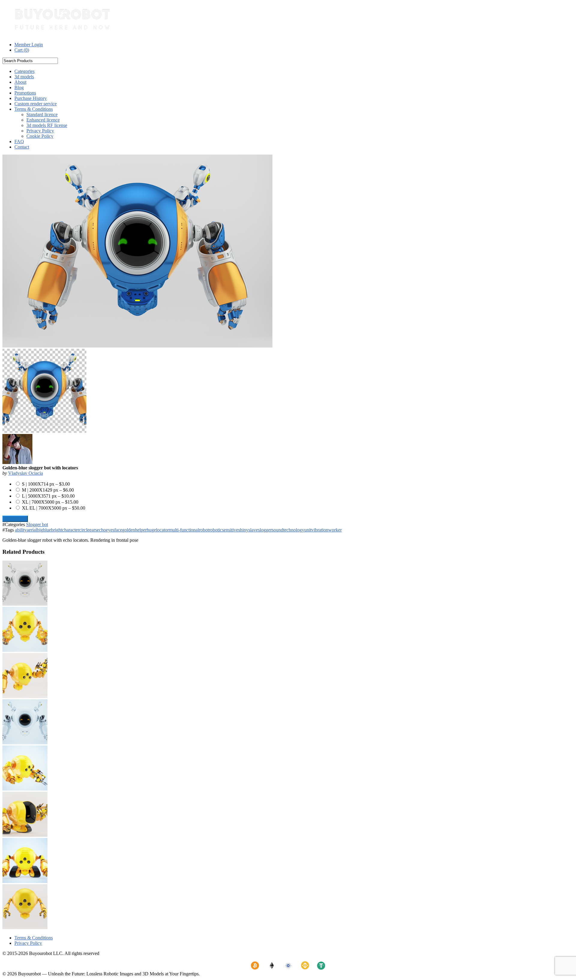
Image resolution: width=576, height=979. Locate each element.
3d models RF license (46, 125)
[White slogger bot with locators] (24, 604)
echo (101, 529)
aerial (32, 529)
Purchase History (30, 98)
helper (141, 529)
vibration (319, 529)
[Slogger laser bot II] (24, 650)
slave (253, 529)
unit (307, 529)
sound (277, 529)
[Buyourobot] (62, 34)
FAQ (19, 141)
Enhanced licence (43, 119)
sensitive (230, 529)
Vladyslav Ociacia (25, 473)
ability (21, 529)
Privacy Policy (40, 130)
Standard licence (42, 114)
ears (93, 529)
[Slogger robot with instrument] (24, 696)
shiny (243, 529)
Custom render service (35, 103)
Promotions (25, 92)
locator (162, 529)
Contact (21, 146)
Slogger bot (37, 524)
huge (151, 529)
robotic (215, 529)
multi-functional (184, 529)
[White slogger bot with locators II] (24, 742)
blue (47, 529)
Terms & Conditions (33, 109)
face (118, 529)
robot (204, 529)
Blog (19, 87)
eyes (110, 529)
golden (128, 529)
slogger (265, 529)
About (20, 82)
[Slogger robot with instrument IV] (24, 788)
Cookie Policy (39, 136)
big (40, 529)
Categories (24, 71)
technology (293, 529)
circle (84, 529)
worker (335, 529)
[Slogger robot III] (24, 927)
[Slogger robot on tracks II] (24, 881)
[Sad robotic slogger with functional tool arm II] (24, 835)
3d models (24, 76)
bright (56, 529)
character (70, 529)
